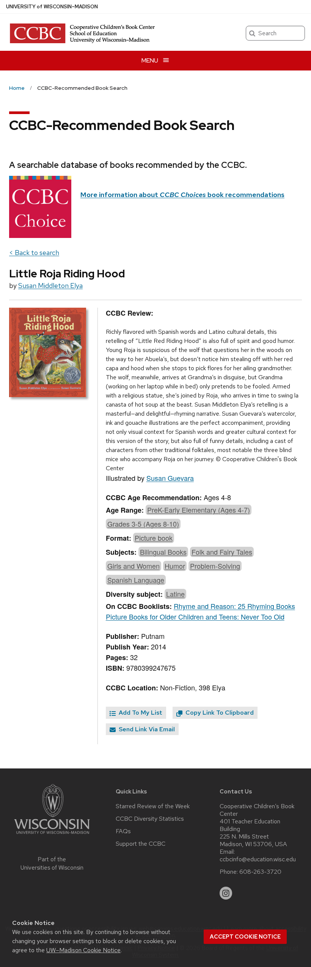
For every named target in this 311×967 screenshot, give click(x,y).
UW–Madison (52, 6)
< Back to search (34, 252)
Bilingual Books (163, 552)
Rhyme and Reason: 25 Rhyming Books (234, 606)
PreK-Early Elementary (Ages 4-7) (198, 510)
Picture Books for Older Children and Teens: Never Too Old (195, 616)
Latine (175, 594)
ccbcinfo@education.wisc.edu (258, 859)
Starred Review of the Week (153, 806)
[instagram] (226, 893)
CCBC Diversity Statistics (150, 819)
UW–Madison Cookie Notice (83, 950)
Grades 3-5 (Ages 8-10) (143, 524)
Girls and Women (133, 566)
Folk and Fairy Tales (222, 552)
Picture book (154, 538)
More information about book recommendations (182, 194)
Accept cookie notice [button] (245, 936)
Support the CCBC (140, 844)
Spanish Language (135, 580)
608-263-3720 (260, 872)
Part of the (51, 864)
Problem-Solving (215, 566)
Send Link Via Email (146, 729)
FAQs (123, 831)
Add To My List (139, 713)
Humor (175, 566)
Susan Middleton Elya (50, 285)
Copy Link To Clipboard (219, 713)
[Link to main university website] (52, 835)
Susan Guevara (170, 478)
